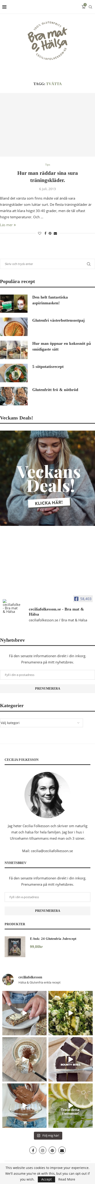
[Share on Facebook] (45, 233)
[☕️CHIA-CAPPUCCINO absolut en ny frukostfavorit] (24, 1059)
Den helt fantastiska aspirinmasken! (50, 300)
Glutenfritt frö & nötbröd (55, 389)
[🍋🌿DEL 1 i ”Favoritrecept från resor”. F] (70, 1013)
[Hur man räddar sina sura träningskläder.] (47, 125)
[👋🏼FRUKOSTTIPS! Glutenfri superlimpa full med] (24, 1013)
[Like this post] (39, 233)
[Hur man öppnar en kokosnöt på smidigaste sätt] (14, 350)
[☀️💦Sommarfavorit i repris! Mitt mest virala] (70, 1105)
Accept (46, 1179)
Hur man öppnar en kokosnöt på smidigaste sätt (61, 346)
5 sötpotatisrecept (48, 366)
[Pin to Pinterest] (50, 233)
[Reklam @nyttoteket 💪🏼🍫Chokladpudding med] (24, 1105)
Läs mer (6, 224)
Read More (66, 1179)
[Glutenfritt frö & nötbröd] (14, 396)
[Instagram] (42, 1150)
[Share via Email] (55, 233)
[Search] (90, 7)
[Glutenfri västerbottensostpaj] (14, 327)
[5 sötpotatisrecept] (14, 373)
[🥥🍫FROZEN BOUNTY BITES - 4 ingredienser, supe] (70, 1059)
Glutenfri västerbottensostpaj (58, 320)
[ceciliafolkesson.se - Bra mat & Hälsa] (11, 606)
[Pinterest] (52, 1150)
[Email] (62, 1150)
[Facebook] (33, 1150)
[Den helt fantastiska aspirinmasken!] (14, 303)
